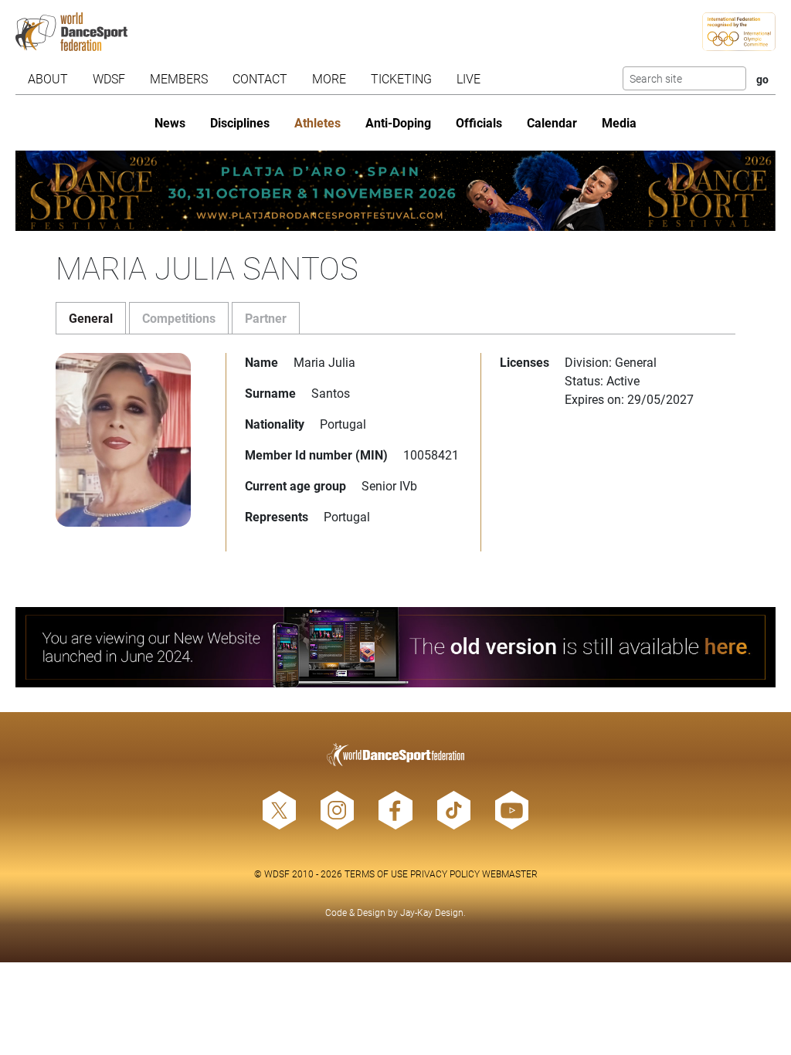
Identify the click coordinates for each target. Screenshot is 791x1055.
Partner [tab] (266, 318)
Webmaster (510, 873)
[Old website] (395, 647)
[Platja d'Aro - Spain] (395, 191)
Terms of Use (376, 873)
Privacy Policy (445, 873)
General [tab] (91, 318)
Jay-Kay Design (431, 912)
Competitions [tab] (179, 318)
